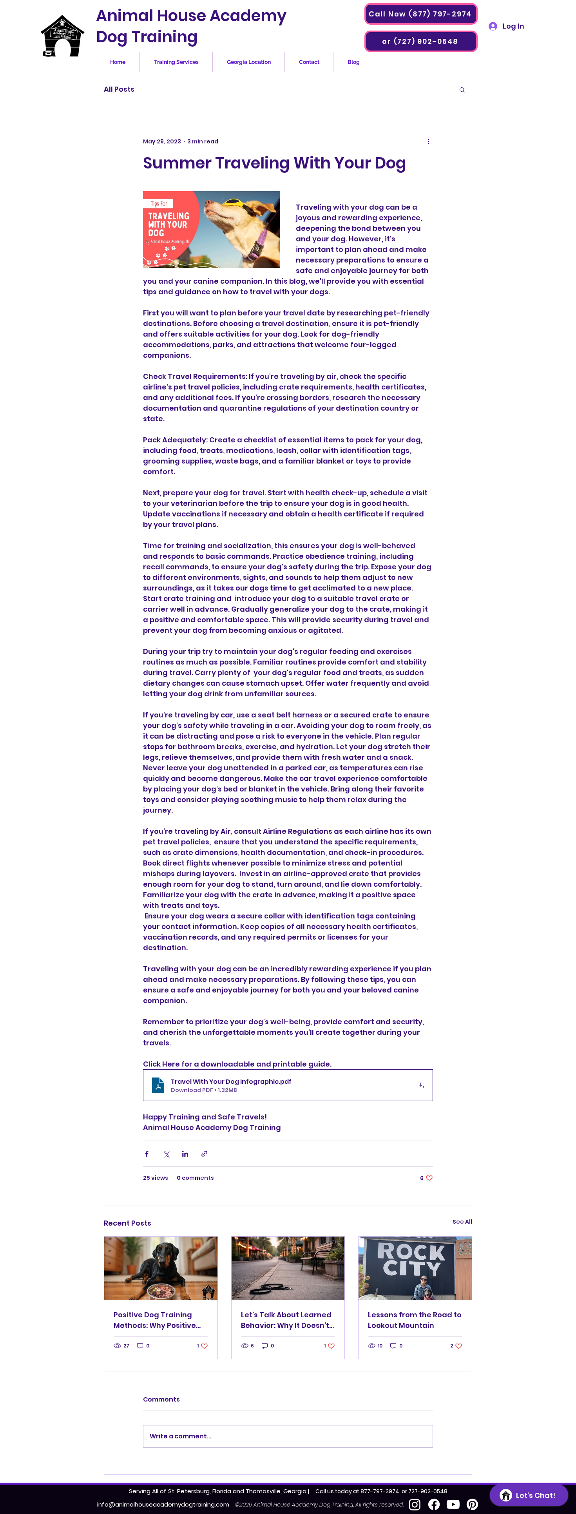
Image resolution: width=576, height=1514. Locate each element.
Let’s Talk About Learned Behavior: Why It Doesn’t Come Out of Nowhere (286, 1320)
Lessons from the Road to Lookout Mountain (415, 1320)
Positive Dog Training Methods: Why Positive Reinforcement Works (155, 1320)
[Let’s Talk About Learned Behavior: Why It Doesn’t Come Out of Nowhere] (288, 1268)
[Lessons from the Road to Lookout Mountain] (415, 1268)
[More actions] (428, 141)
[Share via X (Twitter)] (166, 1153)
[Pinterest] (472, 1504)
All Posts (119, 89)
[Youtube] (453, 1504)
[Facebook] (434, 1504)
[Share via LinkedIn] (185, 1153)
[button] (462, 89)
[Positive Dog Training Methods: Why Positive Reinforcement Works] (160, 1268)
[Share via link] (204, 1153)
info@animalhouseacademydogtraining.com (163, 1504)
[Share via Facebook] (146, 1153)
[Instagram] (414, 1504)
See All (462, 1222)
